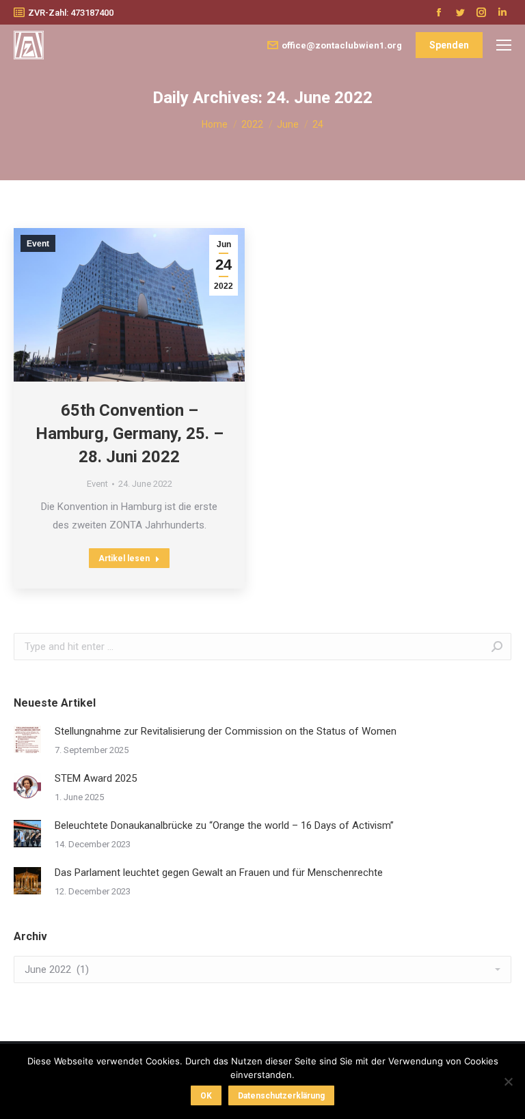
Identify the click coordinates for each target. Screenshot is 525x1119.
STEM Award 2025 (96, 778)
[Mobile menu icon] (503, 45)
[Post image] (27, 739)
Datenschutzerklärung (281, 1096)
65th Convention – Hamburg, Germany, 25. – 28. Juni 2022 (130, 433)
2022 (252, 124)
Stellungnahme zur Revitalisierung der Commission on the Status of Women (225, 731)
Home (215, 124)
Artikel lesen (124, 558)
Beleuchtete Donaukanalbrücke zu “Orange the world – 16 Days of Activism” (224, 825)
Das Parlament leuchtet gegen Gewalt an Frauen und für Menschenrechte (219, 872)
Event (38, 244)
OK (206, 1096)
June (288, 124)
